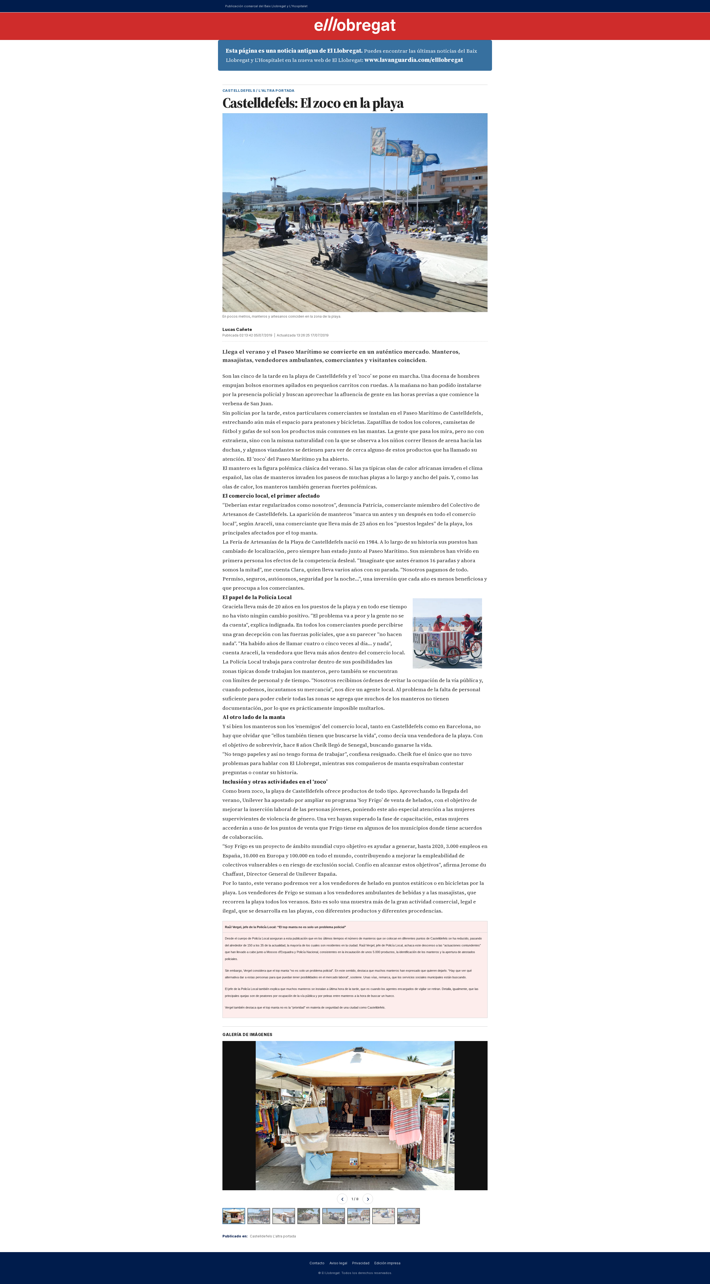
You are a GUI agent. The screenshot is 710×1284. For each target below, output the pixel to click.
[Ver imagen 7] (383, 1216)
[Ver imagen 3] (283, 1216)
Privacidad (360, 1263)
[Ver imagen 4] (308, 1216)
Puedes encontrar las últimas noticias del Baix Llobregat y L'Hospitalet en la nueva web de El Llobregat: (351, 55)
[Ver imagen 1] (233, 1216)
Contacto (317, 1263)
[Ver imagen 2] (258, 1216)
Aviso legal (338, 1263)
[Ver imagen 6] (358, 1216)
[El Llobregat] (355, 25)
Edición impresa (387, 1263)
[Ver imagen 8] (408, 1216)
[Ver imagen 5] (333, 1216)
